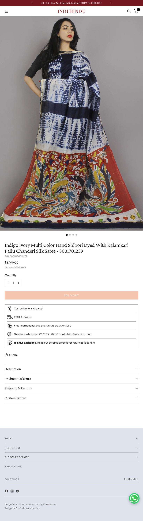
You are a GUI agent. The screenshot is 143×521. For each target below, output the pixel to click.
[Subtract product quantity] (8, 282)
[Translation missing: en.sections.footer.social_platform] (7, 491)
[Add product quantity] (18, 282)
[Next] (111, 3)
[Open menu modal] (6, 11)
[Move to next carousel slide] (135, 422)
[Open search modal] (129, 11)
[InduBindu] (71, 11)
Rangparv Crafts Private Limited (22, 508)
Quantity (11, 275)
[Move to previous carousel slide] (127, 422)
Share (13, 354)
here (92, 342)
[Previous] (32, 3)
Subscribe (131, 478)
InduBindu (30, 504)
